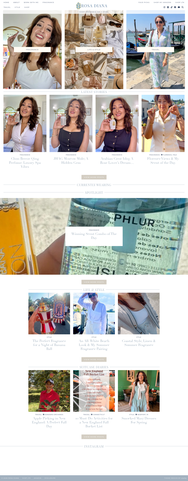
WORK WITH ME (31, 2)
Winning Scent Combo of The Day (94, 236)
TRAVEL (7, 7)
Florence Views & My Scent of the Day (163, 161)
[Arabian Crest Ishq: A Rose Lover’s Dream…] (117, 123)
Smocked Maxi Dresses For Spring (138, 420)
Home (6, 2)
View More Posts (94, 177)
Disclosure (50, 478)
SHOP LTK (179, 2)
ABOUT (16, 2)
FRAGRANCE (48, 2)
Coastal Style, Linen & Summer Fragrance (139, 343)
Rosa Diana (13, 478)
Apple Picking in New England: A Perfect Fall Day (49, 422)
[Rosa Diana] (94, 5)
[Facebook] (175, 7)
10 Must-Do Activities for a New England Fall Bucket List (94, 422)
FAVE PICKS (144, 2)
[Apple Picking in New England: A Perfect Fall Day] (49, 391)
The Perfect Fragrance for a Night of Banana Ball (49, 345)
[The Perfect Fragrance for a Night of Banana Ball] (49, 313)
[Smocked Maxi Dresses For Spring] (139, 391)
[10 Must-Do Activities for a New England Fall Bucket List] (94, 391)
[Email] (179, 7)
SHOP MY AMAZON (162, 2)
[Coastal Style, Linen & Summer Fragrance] (139, 313)
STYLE (17, 7)
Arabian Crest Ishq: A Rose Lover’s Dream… (117, 161)
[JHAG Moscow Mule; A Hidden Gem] (70, 123)
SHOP (27, 7)
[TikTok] (172, 7)
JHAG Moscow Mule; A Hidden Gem (71, 161)
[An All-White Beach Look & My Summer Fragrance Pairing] (94, 313)
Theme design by (175, 478)
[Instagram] (164, 7)
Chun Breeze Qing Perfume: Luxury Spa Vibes (25, 163)
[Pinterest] (168, 7)
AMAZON (37, 478)
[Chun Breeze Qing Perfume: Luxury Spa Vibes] (24, 123)
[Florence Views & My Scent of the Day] (163, 123)
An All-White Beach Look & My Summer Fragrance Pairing (94, 345)
